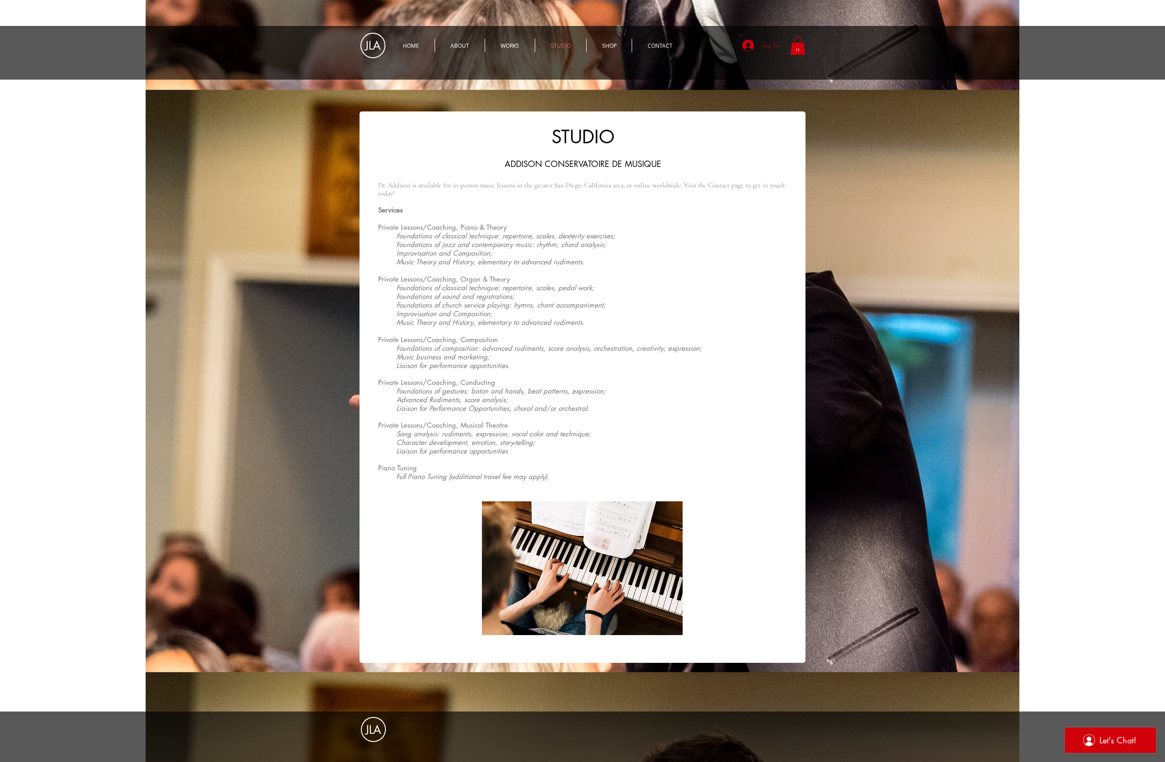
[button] (797, 45)
